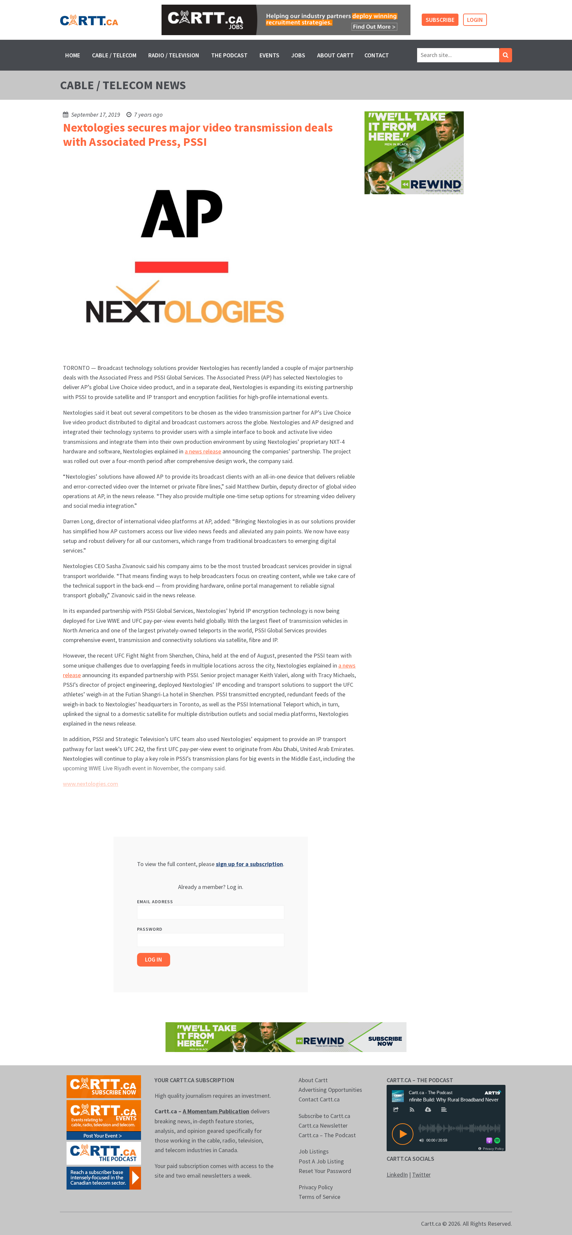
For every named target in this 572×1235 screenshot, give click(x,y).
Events (269, 55)
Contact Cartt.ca (319, 1099)
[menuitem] (72, 55)
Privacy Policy (316, 1187)
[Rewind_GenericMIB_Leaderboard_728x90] (286, 1036)
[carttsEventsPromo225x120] (104, 1119)
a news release (203, 451)
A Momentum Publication (216, 1111)
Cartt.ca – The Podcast (327, 1135)
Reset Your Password (325, 1171)
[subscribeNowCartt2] (104, 1086)
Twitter (421, 1174)
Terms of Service (319, 1197)
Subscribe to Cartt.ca (324, 1116)
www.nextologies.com (90, 784)
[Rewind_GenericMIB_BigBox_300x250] (414, 152)
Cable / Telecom (114, 55)
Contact (376, 55)
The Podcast (229, 55)
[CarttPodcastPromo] (104, 1152)
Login (475, 20)
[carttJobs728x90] (286, 20)
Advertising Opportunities (330, 1089)
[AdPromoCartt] (104, 1177)
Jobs (298, 55)
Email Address (155, 902)
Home (72, 55)
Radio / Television (173, 55)
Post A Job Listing (321, 1161)
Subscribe (440, 20)
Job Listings (314, 1151)
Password (150, 929)
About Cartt (335, 55)
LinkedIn (397, 1174)
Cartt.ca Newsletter (323, 1125)
